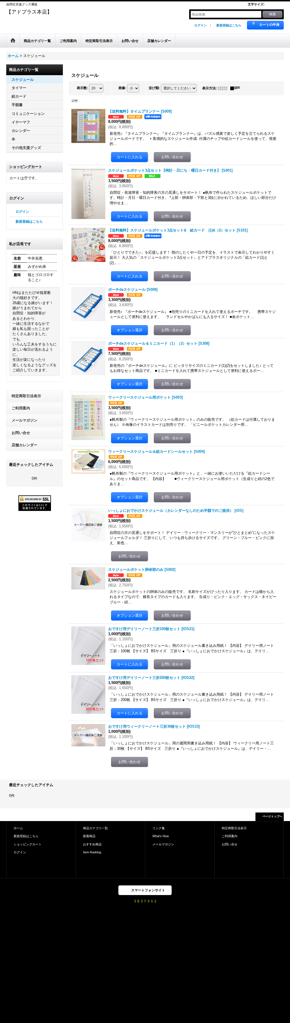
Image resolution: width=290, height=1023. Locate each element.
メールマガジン (24, 420)
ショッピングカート (28, 844)
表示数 (82, 88)
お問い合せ (21, 433)
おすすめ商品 (92, 844)
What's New (160, 836)
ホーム (18, 828)
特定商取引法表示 (26, 396)
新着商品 (89, 836)
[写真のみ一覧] (224, 88)
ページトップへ (272, 816)
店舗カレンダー (24, 445)
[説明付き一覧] (236, 88)
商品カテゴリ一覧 (95, 828)
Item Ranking (92, 852)
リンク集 (158, 828)
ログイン (200, 25)
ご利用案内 (21, 408)
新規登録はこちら (228, 25)
